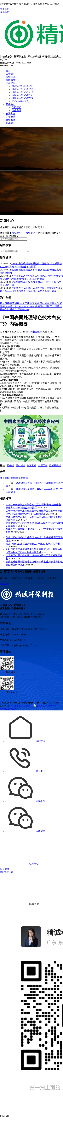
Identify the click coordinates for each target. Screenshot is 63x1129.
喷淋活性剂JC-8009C (22, 86)
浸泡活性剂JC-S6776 (22, 98)
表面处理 (55, 303)
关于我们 (4, 9)
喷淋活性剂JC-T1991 (22, 95)
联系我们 (4, 12)
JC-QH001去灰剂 (20, 101)
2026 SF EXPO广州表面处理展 (34, 306)
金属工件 (25, 303)
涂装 (10, 306)
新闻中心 (10, 104)
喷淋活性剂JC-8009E (22, 89)
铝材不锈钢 (6, 303)
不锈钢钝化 (23, 309)
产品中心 (10, 83)
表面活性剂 (12, 80)
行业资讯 (16, 110)
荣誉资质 (10, 116)
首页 (8, 70)
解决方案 (10, 113)
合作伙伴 (10, 119)
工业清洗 (55, 306)
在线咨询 (4, 583)
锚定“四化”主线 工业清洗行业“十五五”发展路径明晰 (33, 543)
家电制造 (45, 303)
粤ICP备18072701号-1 (21, 705)
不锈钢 (16, 303)
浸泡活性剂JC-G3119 (22, 92)
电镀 (15, 306)
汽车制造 (35, 303)
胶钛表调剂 (12, 77)
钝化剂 (14, 309)
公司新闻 (16, 107)
